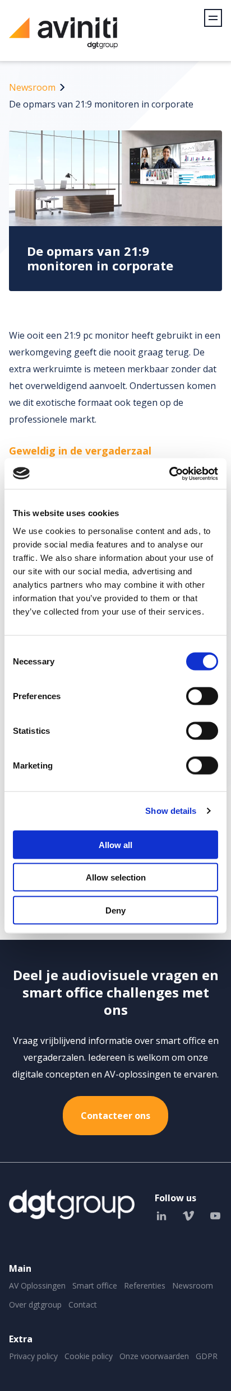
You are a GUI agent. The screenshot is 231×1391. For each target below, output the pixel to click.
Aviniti (63, 38)
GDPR (207, 1356)
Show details (170, 811)
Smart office (94, 1285)
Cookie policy (88, 1356)
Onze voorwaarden (154, 1356)
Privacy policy (33, 1356)
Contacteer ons (115, 1115)
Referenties (144, 1285)
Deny (115, 910)
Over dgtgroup (35, 1304)
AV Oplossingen (37, 1285)
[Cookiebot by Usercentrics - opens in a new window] (169, 473)
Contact (82, 1304)
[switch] (202, 696)
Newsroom (32, 87)
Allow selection (116, 877)
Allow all (115, 844)
